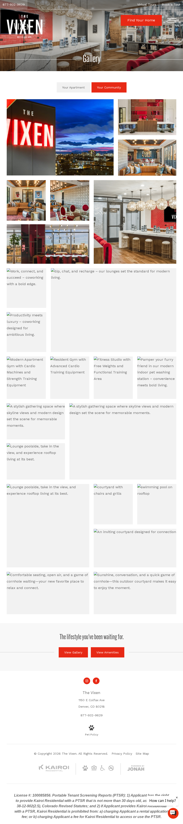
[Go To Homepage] (24, 26)
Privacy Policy (122, 753)
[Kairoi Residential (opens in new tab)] (54, 770)
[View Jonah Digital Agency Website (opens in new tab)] (135, 768)
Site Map (142, 753)
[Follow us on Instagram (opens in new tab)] (86, 681)
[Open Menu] (171, 21)
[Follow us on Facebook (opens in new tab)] (96, 681)
